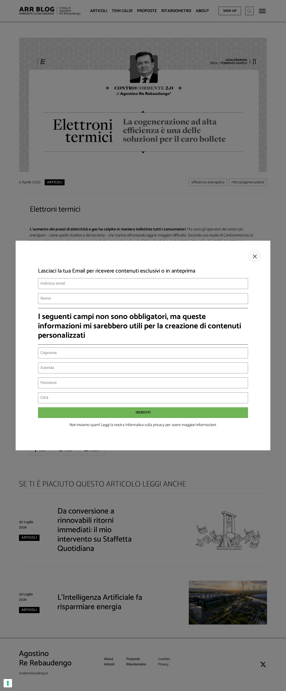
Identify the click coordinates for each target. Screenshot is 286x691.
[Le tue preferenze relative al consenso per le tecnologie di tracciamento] (8, 683)
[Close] (254, 256)
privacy (158, 425)
